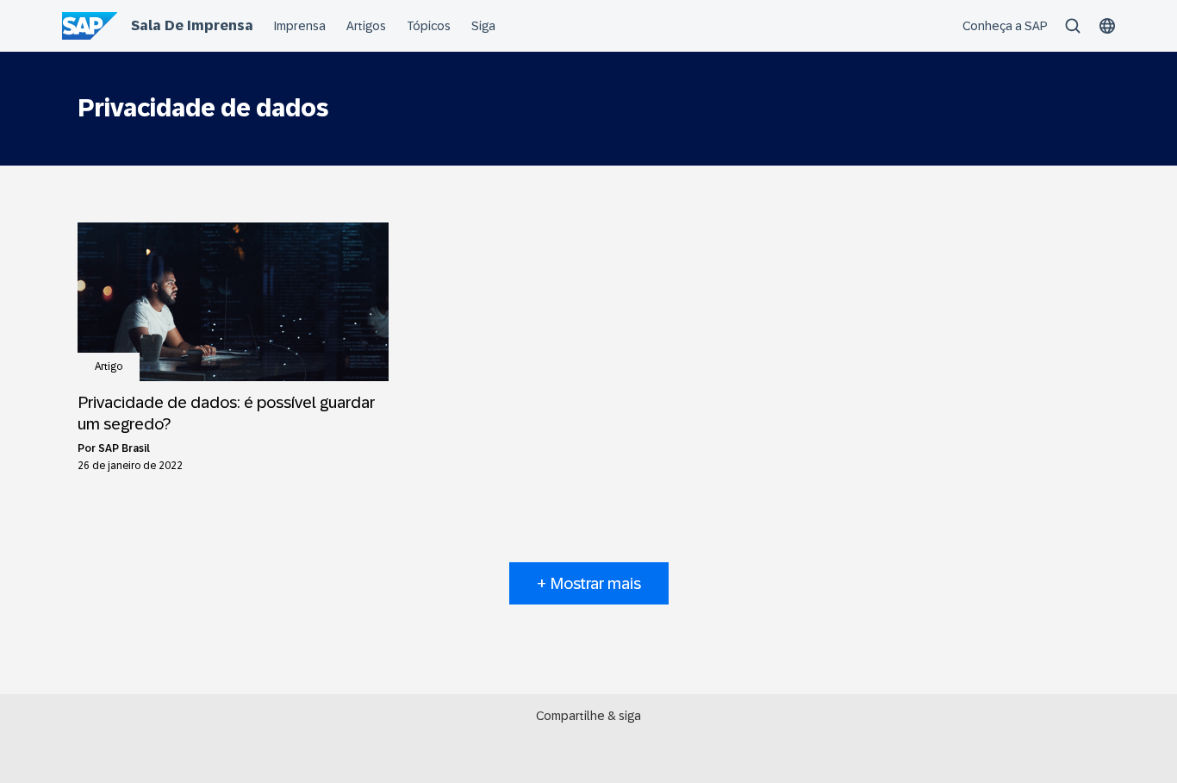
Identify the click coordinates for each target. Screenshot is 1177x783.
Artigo (108, 366)
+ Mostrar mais (589, 583)
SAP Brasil (124, 448)
